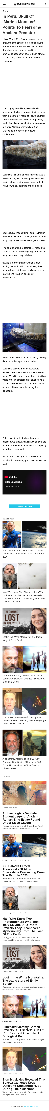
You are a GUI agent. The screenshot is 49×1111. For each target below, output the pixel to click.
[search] (45, 3)
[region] (24, 86)
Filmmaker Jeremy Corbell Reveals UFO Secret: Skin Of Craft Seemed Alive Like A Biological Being (23, 678)
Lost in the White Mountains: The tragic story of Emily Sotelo (23, 980)
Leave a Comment (24, 506)
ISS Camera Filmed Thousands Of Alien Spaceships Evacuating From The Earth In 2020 (24, 553)
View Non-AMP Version (31, 1106)
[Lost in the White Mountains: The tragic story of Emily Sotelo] (24, 621)
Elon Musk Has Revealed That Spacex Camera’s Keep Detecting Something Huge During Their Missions (24, 720)
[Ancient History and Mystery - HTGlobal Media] (24, 4)
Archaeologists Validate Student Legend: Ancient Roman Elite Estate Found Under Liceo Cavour (21, 818)
